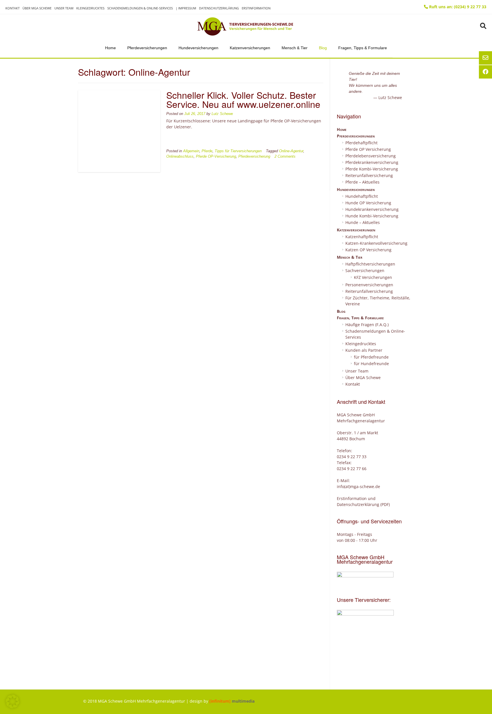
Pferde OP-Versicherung (216, 157)
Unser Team (63, 8)
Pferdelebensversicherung (370, 156)
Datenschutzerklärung (219, 8)
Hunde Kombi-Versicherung (371, 216)
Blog (323, 48)
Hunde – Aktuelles (362, 222)
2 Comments (285, 157)
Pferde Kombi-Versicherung (371, 169)
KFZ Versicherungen (373, 277)
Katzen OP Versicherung (368, 249)
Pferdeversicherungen (147, 48)
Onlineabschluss (180, 157)
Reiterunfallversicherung (369, 175)
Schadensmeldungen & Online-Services (140, 8)
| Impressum (186, 8)
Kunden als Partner (363, 350)
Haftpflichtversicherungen (370, 264)
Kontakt (12, 8)
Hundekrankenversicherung (372, 209)
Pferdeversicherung (254, 157)
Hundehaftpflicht (361, 196)
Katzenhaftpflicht (361, 236)
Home (110, 48)
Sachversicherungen (364, 270)
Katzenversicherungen (250, 48)
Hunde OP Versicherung (368, 202)
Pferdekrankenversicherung (371, 162)
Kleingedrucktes (90, 8)
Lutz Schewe (222, 114)
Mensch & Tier (295, 48)
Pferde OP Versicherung (368, 149)
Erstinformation (256, 8)
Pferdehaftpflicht (361, 142)
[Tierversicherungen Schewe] (246, 26)
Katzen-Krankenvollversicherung (376, 243)
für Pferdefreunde (371, 357)
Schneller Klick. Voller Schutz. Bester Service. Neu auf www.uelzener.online (243, 99)
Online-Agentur (291, 151)
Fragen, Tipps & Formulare (362, 48)
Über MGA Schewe (37, 8)
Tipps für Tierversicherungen (238, 151)
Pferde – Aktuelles (362, 182)
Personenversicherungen (369, 284)
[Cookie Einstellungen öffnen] (12, 706)
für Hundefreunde (371, 363)
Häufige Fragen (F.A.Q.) (367, 324)
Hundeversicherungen (198, 48)
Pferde (207, 151)
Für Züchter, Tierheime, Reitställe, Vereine (377, 300)
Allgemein (191, 151)
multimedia (232, 701)
